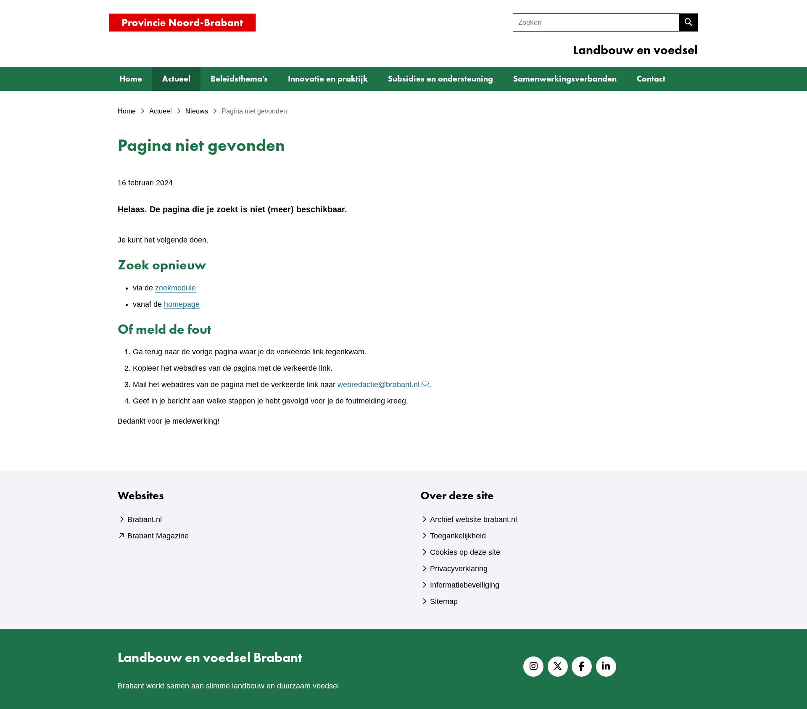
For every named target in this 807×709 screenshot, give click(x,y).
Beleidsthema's (239, 78)
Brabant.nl (144, 519)
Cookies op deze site (465, 552)
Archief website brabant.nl (473, 519)
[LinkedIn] (606, 666)
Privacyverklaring (459, 568)
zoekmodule (175, 288)
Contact (651, 78)
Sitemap (444, 601)
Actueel (176, 78)
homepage (182, 304)
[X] (558, 666)
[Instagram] (533, 666)
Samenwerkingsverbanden (565, 78)
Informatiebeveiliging (464, 585)
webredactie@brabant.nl (378, 384)
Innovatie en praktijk (328, 78)
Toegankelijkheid (458, 536)
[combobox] (596, 22)
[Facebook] (582, 666)
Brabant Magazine (158, 536)
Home (130, 78)
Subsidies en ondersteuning (440, 78)
